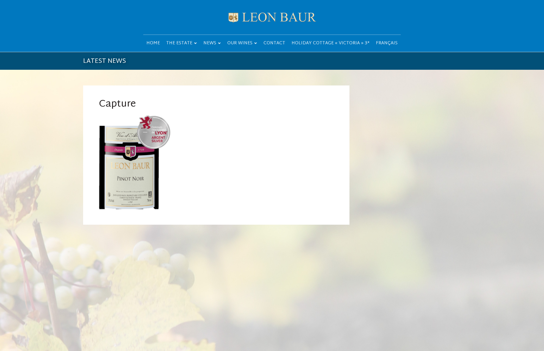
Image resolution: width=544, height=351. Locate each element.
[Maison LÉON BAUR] (272, 17)
